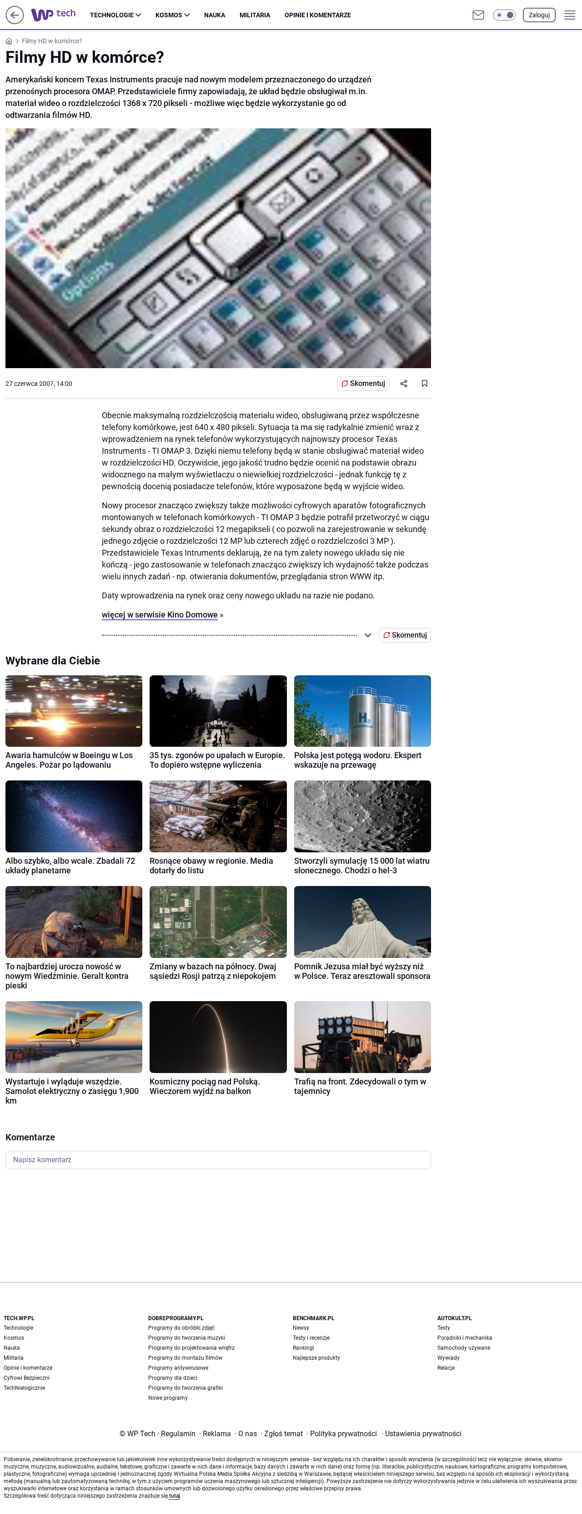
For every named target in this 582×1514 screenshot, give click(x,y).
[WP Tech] (60, 15)
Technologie (112, 15)
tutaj (174, 1496)
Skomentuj (367, 383)
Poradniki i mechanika (464, 1338)
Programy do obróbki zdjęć (181, 1328)
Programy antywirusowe (178, 1368)
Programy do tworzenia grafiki (185, 1388)
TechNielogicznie (24, 1388)
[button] (504, 15)
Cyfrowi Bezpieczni (27, 1378)
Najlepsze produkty (316, 1358)
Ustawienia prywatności (421, 1433)
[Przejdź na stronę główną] (14, 21)
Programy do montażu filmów (185, 1358)
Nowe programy (168, 1398)
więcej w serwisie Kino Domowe (160, 614)
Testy (443, 1328)
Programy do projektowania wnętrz (191, 1348)
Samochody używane (463, 1348)
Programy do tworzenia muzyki (186, 1338)
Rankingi (303, 1348)
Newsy (301, 1328)
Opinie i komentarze (318, 15)
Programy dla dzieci (172, 1378)
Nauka (214, 15)
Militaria (255, 15)
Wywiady (448, 1358)
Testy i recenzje (311, 1338)
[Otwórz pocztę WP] (478, 15)
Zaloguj (539, 15)
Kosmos (169, 15)
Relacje (446, 1368)
